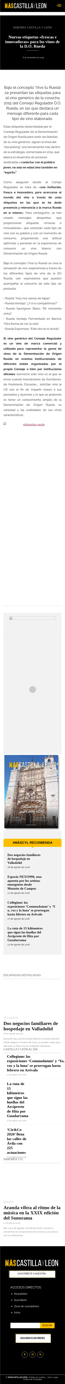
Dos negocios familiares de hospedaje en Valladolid (23, 859)
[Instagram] (32, 1355)
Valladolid (10, 1018)
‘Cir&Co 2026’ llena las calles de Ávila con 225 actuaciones (16, 1141)
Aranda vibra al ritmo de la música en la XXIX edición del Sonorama (31, 1213)
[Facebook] (25, 1355)
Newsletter (20, 1293)
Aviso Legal (52, 1377)
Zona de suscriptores (26, 1306)
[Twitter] (40, 1355)
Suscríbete (20, 1300)
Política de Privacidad (32, 1379)
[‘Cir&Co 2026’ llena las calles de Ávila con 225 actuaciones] (47, 1133)
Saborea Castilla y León (32, 27)
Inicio (17, 1312)
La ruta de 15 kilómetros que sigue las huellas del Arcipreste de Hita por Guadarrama (17, 1100)
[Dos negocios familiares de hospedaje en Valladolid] (51, 858)
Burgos (8, 1202)
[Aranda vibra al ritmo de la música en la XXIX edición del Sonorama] (32, 1182)
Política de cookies (37, 1377)
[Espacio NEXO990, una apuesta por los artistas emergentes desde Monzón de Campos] (51, 880)
